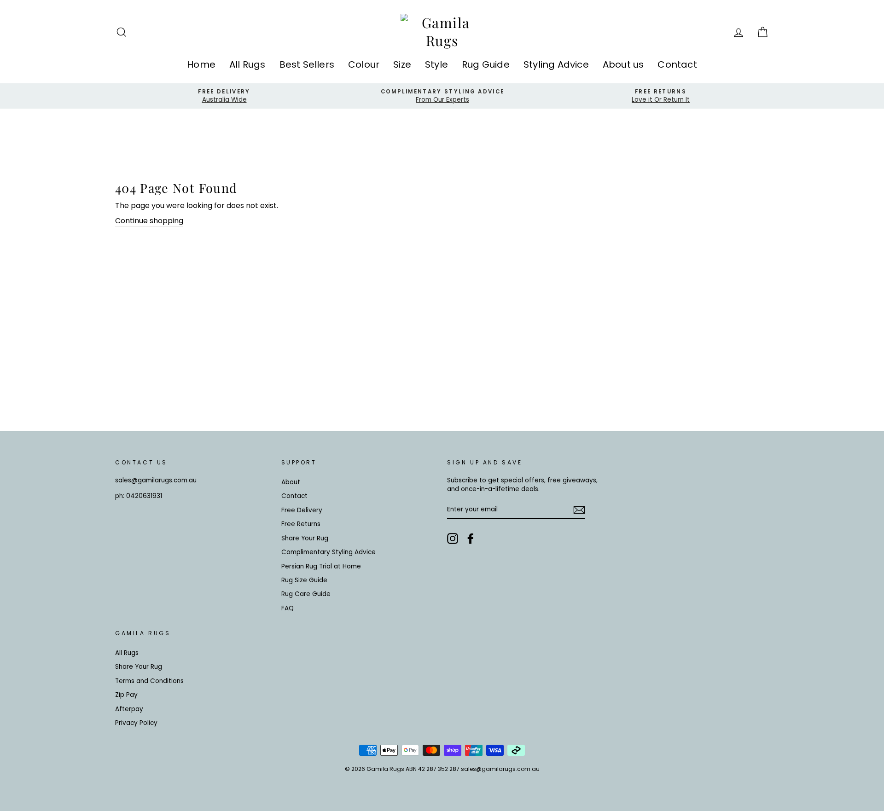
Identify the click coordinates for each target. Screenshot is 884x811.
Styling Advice (556, 64)
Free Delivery (301, 510)
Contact (677, 64)
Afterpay (129, 709)
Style (436, 64)
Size (402, 64)
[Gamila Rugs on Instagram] (452, 538)
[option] (224, 96)
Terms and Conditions (149, 681)
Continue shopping (149, 221)
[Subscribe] (579, 510)
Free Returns (300, 524)
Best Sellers (306, 64)
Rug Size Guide (304, 580)
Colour (363, 64)
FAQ (287, 608)
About (290, 482)
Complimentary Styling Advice (328, 552)
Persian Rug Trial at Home (321, 566)
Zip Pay (126, 694)
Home (201, 64)
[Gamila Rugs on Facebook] (470, 538)
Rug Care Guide (306, 594)
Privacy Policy (136, 722)
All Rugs (247, 64)
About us (623, 64)
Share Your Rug (304, 538)
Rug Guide (486, 64)
